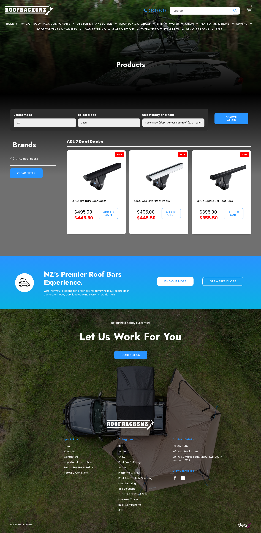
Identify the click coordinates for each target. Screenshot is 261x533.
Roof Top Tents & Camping (56, 29)
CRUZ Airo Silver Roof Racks (152, 201)
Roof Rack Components (51, 24)
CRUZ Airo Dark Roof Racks (89, 201)
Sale (219, 29)
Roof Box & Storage (135, 24)
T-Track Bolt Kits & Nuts (160, 29)
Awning (242, 24)
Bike (160, 24)
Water (174, 24)
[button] (108, 213)
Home (10, 24)
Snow (189, 24)
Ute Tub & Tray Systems (95, 24)
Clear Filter (26, 173)
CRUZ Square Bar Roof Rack (215, 201)
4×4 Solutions (123, 29)
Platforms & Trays (215, 24)
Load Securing (94, 29)
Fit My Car (24, 24)
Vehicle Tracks (197, 29)
